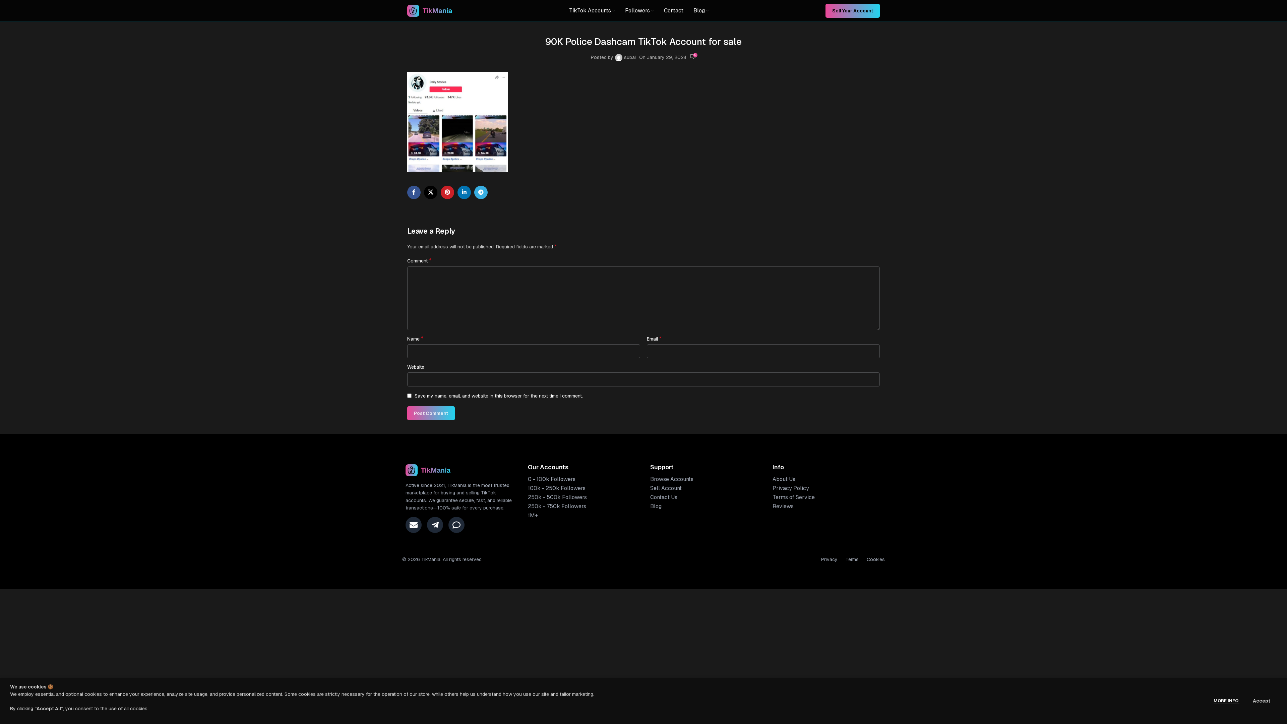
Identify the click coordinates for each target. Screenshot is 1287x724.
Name (415, 338)
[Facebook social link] (414, 192)
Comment (419, 260)
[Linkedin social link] (464, 192)
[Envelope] (414, 525)
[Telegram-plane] (435, 525)
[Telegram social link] (481, 192)
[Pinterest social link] (447, 192)
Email (654, 338)
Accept (1261, 701)
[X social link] (430, 192)
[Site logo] (429, 10)
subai (630, 57)
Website (415, 367)
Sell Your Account (852, 11)
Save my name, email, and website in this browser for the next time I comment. (499, 396)
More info (1226, 701)
